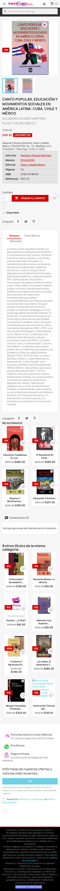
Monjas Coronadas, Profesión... (16, 707)
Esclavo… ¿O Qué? (16, 620)
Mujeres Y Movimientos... (15, 500)
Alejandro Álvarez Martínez (36, 155)
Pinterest (34, 221)
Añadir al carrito (30, 198)
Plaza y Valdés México (33, 164)
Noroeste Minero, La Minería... (44, 581)
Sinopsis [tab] (14, 235)
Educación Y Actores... (45, 498)
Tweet (26, 221)
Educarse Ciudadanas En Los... (15, 456)
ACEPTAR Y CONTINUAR (28, 887)
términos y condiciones (30, 799)
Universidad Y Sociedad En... (16, 581)
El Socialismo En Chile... (45, 456)
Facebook (5, 811)
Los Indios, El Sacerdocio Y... (44, 663)
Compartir (18, 221)
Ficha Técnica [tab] (32, 235)
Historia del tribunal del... (44, 707)
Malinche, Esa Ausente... (44, 622)
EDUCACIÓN (27, 160)
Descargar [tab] (16, 241)
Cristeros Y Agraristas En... (16, 663)
